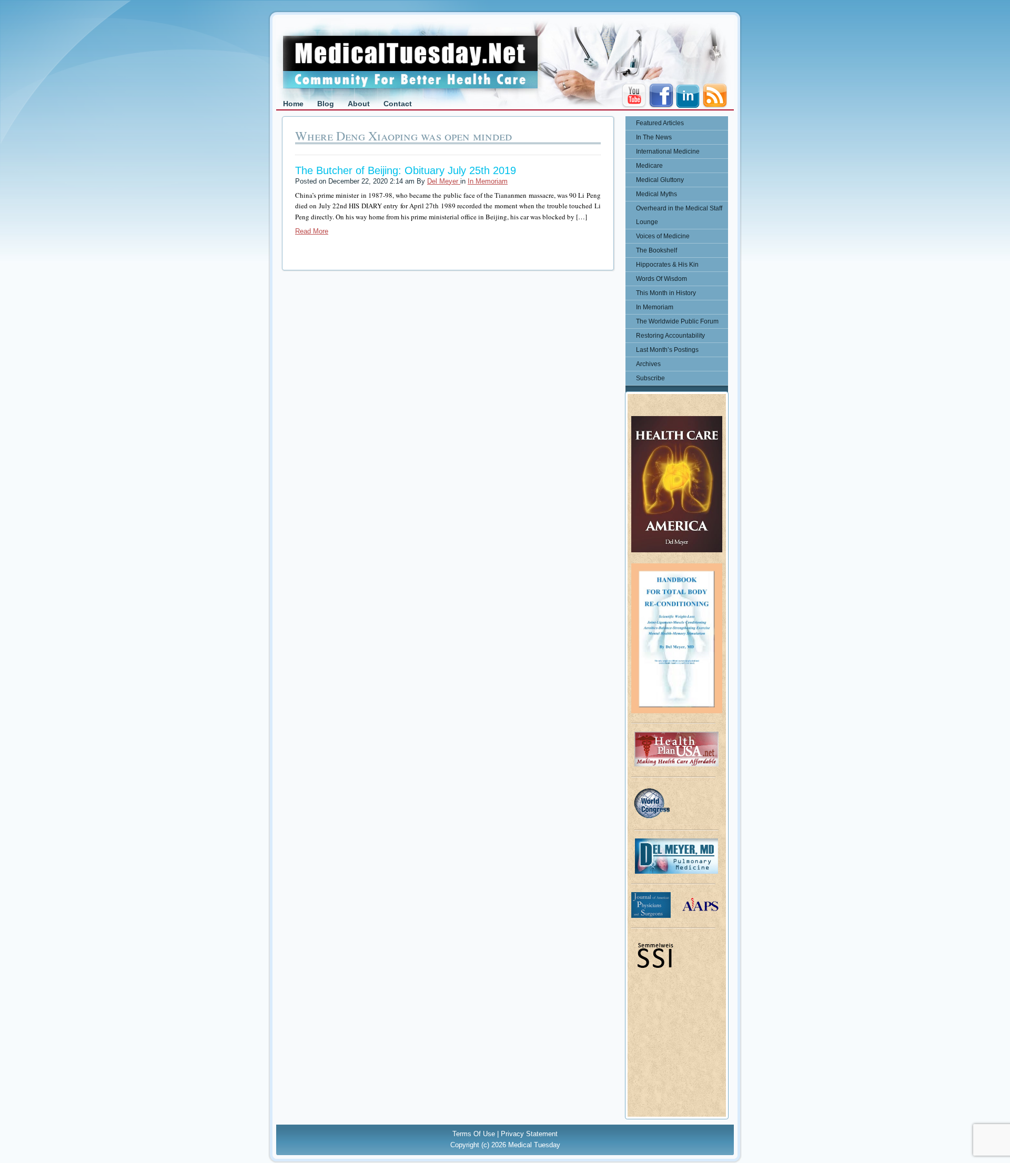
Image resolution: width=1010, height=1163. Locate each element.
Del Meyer (443, 181)
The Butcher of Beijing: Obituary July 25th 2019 (405, 170)
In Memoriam (488, 181)
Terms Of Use (473, 1134)
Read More (311, 231)
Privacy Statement (529, 1134)
